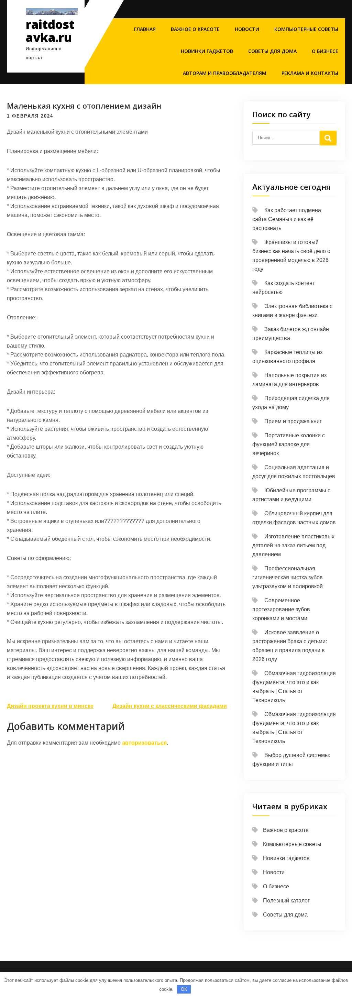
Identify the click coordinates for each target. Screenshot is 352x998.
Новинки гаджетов (207, 51)
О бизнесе (325, 51)
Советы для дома (272, 51)
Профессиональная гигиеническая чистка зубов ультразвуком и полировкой (287, 577)
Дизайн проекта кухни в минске (50, 706)
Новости (247, 29)
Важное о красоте (195, 29)
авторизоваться (144, 743)
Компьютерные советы (306, 29)
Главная (145, 29)
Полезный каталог (286, 900)
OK (184, 989)
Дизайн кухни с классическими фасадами (169, 706)
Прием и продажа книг (293, 421)
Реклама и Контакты (310, 73)
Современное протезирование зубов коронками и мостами (281, 609)
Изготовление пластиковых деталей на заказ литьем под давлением (293, 545)
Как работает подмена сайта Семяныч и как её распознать (286, 219)
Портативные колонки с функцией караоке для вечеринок (288, 444)
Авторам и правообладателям (224, 73)
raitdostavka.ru (50, 31)
